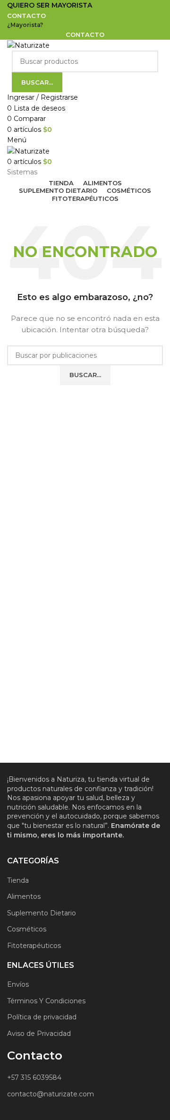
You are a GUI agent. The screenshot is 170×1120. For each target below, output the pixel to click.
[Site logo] (28, 45)
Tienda (18, 880)
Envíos (18, 984)
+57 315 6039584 (34, 1077)
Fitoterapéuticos (34, 945)
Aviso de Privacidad (39, 1033)
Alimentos (24, 896)
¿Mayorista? (25, 24)
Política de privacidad (41, 1017)
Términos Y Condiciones (46, 1001)
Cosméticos (26, 929)
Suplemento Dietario (41, 913)
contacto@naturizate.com (50, 1094)
